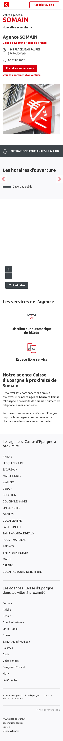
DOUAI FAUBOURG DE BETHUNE (22, 571)
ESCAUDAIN (10, 469)
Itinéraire (18, 285)
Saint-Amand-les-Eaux (16, 641)
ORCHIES (8, 514)
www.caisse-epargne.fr (14, 719)
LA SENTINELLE (12, 527)
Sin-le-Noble (10, 628)
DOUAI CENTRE (12, 520)
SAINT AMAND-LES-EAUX (18, 533)
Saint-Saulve (10, 679)
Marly (6, 673)
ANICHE (7, 456)
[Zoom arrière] (8, 276)
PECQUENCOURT (13, 463)
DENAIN (7, 488)
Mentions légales (11, 731)
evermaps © (54, 710)
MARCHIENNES (12, 475)
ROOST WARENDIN (14, 539)
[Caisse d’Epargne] (6, 4)
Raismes (8, 647)
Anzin (6, 654)
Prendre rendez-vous (20, 68)
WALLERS (8, 482)
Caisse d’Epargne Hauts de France (25, 42)
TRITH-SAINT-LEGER (15, 552)
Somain (7, 603)
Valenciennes (11, 660)
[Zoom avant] (8, 269)
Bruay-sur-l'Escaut (14, 667)
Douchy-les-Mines (14, 622)
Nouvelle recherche (15, 27)
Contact (6, 727)
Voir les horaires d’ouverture (22, 75)
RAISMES (8, 546)
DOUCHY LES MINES (15, 501)
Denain (7, 616)
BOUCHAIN (9, 495)
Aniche (7, 609)
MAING (7, 559)
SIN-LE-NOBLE (11, 507)
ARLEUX (8, 565)
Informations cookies (13, 723)
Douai (6, 635)
